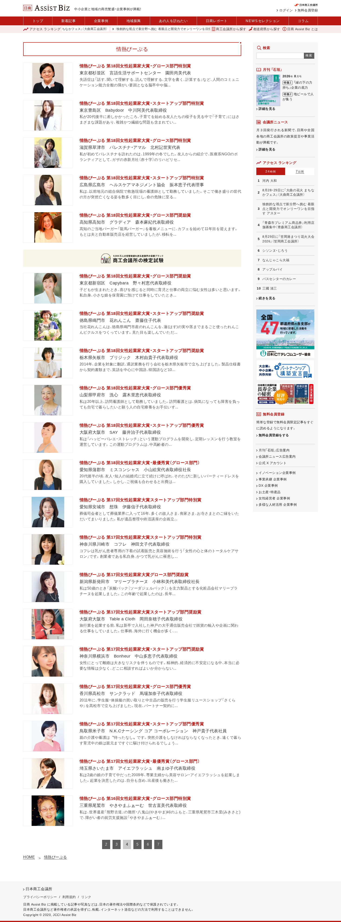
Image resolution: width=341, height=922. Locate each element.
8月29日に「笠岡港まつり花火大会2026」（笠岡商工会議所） (288, 239)
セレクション (263, 21)
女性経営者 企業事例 (274, 498)
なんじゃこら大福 (275, 260)
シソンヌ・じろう (275, 250)
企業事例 (101, 21)
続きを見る (267, 298)
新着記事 (68, 21)
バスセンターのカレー (279, 279)
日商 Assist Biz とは (302, 29)
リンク (86, 897)
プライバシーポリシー (40, 897)
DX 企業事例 (268, 485)
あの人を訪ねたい (173, 21)
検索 (309, 55)
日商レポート (216, 21)
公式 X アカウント (272, 463)
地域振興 (133, 21)
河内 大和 (269, 180)
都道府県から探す (266, 29)
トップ (37, 21)
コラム (303, 21)
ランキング (45, 29)
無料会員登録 (308, 10)
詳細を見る (267, 109)
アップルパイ (272, 269)
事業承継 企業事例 (273, 479)
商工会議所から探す (231, 29)
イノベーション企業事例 (277, 473)
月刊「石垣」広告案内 (274, 450)
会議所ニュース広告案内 (277, 456)
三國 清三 (269, 288)
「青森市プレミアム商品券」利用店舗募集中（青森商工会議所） (288, 225)
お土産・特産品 (270, 492)
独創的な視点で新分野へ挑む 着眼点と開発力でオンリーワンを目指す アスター (151, 29)
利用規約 (69, 897)
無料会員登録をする (274, 435)
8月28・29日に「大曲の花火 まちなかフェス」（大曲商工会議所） (288, 192)
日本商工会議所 (39, 889)
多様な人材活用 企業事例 (278, 504)
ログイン (286, 10)
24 (270, 171)
